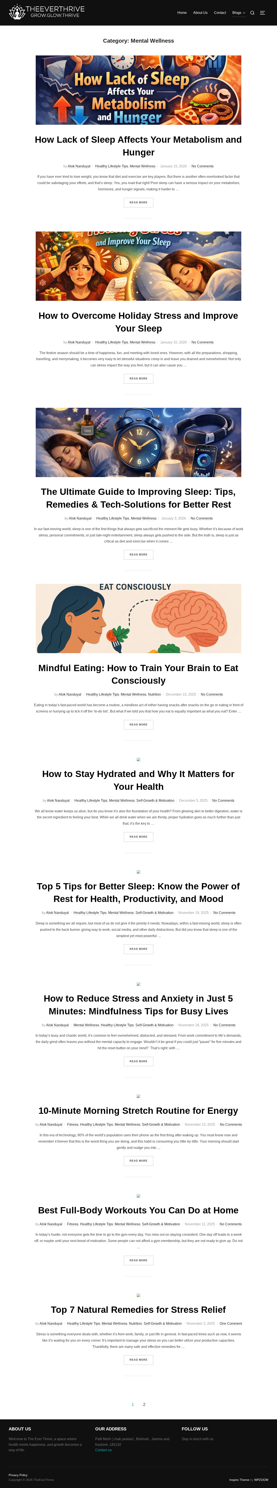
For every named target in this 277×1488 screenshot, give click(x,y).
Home (182, 13)
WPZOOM (261, 1480)
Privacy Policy (18, 1475)
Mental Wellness (142, 166)
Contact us (103, 1450)
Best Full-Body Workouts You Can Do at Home (138, 1210)
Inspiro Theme (239, 1480)
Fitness (72, 1124)
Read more (141, 202)
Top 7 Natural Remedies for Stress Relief (138, 1310)
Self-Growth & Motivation (155, 800)
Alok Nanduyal (79, 166)
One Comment (231, 1323)
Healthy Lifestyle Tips (111, 166)
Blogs (236, 13)
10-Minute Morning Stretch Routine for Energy (138, 1111)
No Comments (203, 166)
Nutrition (154, 694)
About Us (200, 13)
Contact (220, 13)
